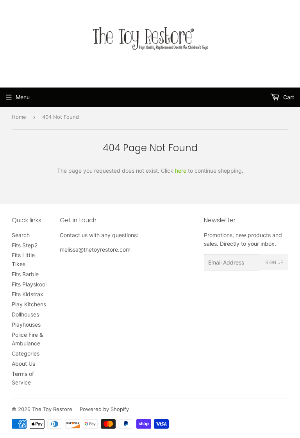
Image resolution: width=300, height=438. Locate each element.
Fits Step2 (25, 245)
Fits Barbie (25, 274)
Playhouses (26, 324)
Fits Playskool (29, 284)
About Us (23, 363)
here (180, 170)
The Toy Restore (52, 409)
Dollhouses (25, 314)
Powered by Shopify (104, 409)
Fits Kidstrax (27, 294)
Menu (23, 97)
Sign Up (274, 262)
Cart (288, 97)
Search (21, 235)
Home (19, 117)
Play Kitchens (29, 304)
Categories (25, 353)
